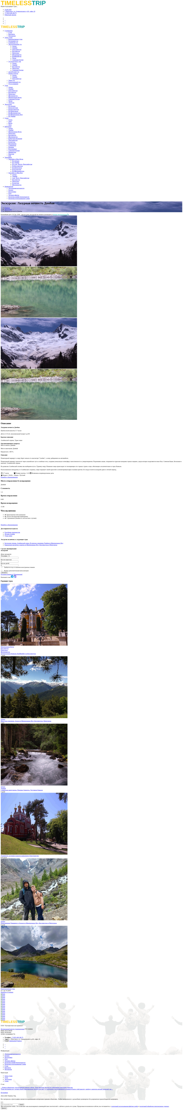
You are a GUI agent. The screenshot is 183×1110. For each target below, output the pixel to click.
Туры (6, 1077)
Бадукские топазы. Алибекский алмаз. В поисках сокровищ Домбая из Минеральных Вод (34, 543)
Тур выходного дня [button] (14, 61)
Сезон (6, 1081)
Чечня (14, 58)
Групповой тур (13, 41)
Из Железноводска (14, 113)
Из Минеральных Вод (15, 114)
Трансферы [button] (8, 157)
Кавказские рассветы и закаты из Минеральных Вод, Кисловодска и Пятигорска (31, 545)
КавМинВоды (16, 56)
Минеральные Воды (15, 97)
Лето (10, 125)
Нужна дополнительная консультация (16, 571)
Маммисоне (12, 152)
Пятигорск (15, 53)
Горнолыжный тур (14, 82)
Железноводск (16, 54)
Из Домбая (11, 116)
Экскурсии (8, 1079)
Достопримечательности (16, 188)
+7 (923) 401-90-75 (10, 13)
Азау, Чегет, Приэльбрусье (20, 178)
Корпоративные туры (15, 39)
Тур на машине (13, 84)
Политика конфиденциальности (18, 197)
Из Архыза (11, 106)
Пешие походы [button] (13, 73)
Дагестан (11, 102)
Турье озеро (8, 536)
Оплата (10, 190)
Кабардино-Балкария (15, 138)
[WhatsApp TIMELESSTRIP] (5, 1044)
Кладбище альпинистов (12, 532)
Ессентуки (11, 142)
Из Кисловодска (13, 109)
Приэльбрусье (16, 49)
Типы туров (8, 1076)
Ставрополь (12, 145)
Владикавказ (12, 149)
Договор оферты (13, 195)
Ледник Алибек (10, 534)
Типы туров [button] (8, 37)
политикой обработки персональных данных (154, 1106)
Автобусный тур (13, 72)
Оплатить (4, 572)
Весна (10, 123)
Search (21, 1104)
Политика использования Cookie (19, 198)
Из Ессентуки (16, 169)
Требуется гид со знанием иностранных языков (19, 567)
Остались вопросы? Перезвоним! (11, 574)
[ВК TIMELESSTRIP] (5, 1047)
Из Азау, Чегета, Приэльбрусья (22, 164)
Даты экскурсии (6, 554)
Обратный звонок (10, 15)
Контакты (11, 34)
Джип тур (11, 80)
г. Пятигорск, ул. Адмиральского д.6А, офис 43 (20, 11)
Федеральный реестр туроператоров (12, 1029)
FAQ (9, 193)
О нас (10, 32)
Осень (10, 120)
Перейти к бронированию (9, 477)
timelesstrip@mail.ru (15, 1041)
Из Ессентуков (13, 108)
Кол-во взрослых (6, 559)
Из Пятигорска (13, 111)
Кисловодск (16, 51)
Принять (4, 1108)
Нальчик (11, 147)
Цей (9, 156)
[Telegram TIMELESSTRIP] (5, 1046)
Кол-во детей (5, 563)
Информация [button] (9, 186)
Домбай (14, 48)
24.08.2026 (8, 9)
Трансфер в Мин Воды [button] (15, 159)
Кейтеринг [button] (8, 126)
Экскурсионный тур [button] (15, 44)
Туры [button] (6, 85)
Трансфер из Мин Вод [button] (15, 173)
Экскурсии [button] (8, 104)
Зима (10, 121)
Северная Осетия (17, 60)
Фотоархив (12, 36)
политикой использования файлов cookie (124, 1106)
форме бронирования (60, 214)
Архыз (14, 46)
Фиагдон (11, 154)
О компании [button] (9, 30)
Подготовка (12, 192)
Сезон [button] (6, 118)
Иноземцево (12, 144)
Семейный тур (13, 42)
